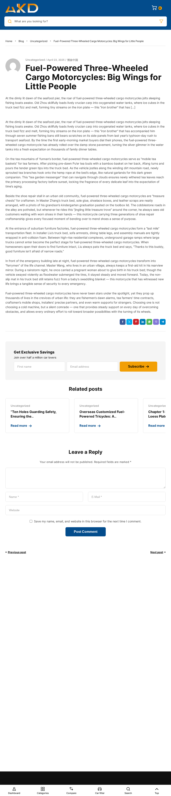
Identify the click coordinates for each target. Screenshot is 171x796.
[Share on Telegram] (163, 322)
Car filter (99, 793)
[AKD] (21, 8)
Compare (71, 793)
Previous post (17, 552)
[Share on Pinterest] (136, 322)
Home (8, 41)
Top (157, 793)
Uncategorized (38, 41)
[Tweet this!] (129, 322)
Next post (156, 552)
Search (128, 793)
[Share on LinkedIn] (143, 322)
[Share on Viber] (156, 322)
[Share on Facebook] (123, 322)
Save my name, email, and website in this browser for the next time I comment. (87, 521)
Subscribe (136, 366)
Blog (21, 41)
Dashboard (14, 793)
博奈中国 (72, 60)
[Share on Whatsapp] (149, 322)
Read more (19, 426)
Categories (43, 793)
